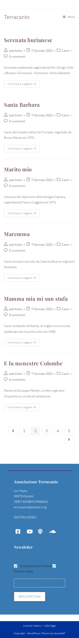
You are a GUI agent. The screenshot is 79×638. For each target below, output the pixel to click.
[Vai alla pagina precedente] (13, 431)
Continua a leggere (24, 82)
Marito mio (18, 169)
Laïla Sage (50, 625)
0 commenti (17, 57)
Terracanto (16, 16)
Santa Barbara (22, 104)
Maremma (17, 233)
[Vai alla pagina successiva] (69, 439)
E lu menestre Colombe (33, 363)
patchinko (15, 51)
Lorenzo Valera (32, 625)
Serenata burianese (28, 39)
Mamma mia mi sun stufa (36, 298)
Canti (65, 51)
